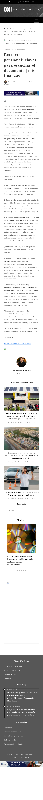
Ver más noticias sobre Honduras (17, 343)
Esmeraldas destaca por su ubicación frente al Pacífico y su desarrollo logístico (21, 455)
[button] (17, 570)
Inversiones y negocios (14, 50)
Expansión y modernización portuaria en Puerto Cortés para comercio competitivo (21, 712)
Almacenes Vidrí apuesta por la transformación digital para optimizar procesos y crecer (22, 416)
